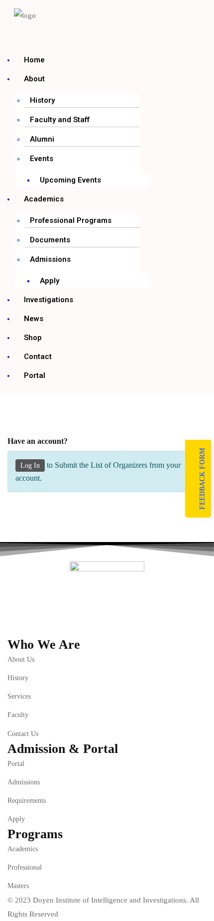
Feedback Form (202, 479)
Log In (30, 465)
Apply (49, 280)
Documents (50, 239)
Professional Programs (70, 220)
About (34, 78)
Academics (44, 198)
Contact (38, 356)
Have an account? (37, 441)
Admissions (50, 259)
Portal (34, 375)
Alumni (42, 139)
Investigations (48, 299)
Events (41, 158)
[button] (43, 35)
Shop (33, 337)
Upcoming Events (70, 180)
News (33, 318)
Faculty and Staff (60, 119)
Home (34, 59)
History (42, 100)
